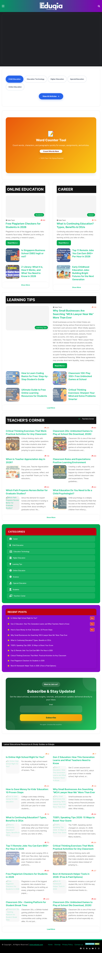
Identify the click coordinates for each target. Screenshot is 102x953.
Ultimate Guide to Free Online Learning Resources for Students (34, 392)
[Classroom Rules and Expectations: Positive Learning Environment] (60, 472)
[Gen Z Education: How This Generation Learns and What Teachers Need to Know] (51, 26)
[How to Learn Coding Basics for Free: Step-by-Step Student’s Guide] (13, 378)
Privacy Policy (67, 945)
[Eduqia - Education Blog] (51, 6)
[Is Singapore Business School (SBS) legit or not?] (12, 255)
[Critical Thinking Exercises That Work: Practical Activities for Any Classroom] (13, 444)
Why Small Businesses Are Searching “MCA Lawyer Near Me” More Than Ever (73, 314)
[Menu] (3, 7)
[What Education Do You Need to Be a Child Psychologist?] (60, 503)
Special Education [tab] (77, 79)
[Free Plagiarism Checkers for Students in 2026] (13, 886)
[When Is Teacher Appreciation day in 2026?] (13, 472)
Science (16, 577)
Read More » (13, 243)
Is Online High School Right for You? (25, 757)
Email (51, 704)
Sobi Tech (11, 220)
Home (50, 945)
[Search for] (99, 7)
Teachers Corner (88, 419)
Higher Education (19, 558)
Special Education (19, 583)
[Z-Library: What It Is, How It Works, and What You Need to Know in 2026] (12, 272)
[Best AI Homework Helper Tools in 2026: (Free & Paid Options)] (60, 886)
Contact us (79, 945)
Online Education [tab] (15, 87)
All (79, 419)
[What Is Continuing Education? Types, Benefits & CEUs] (74, 48)
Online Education (19, 571)
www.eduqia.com (36, 945)
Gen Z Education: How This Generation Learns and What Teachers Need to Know (74, 760)
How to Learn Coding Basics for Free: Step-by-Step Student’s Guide (34, 376)
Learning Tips (17, 564)
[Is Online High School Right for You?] (20, 26)
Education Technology (21, 552)
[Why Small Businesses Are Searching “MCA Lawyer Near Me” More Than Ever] (28, 48)
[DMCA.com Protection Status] (92, 945)
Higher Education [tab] (57, 79)
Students (16, 589)
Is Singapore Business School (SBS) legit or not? (33, 253)
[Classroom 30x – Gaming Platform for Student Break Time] (13, 915)
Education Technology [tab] (35, 79)
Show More (25, 285)
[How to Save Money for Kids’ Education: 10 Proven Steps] (81, 26)
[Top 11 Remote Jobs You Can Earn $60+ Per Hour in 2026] (63, 255)
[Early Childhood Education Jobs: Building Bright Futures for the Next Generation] (63, 272)
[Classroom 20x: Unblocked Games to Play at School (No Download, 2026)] (60, 444)
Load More (51, 408)
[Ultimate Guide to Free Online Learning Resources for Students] (13, 394)
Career (15, 539)
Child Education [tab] (14, 79)
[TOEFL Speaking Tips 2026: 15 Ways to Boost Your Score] (60, 830)
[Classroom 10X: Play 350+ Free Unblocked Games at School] (60, 378)
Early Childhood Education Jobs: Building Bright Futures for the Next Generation (83, 273)
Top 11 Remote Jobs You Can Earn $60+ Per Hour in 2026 (83, 253)
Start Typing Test (51, 151)
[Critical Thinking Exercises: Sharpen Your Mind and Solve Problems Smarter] (60, 394)
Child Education (17, 545)
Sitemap (57, 945)
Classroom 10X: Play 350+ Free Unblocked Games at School (80, 376)
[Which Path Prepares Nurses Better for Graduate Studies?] (13, 503)
